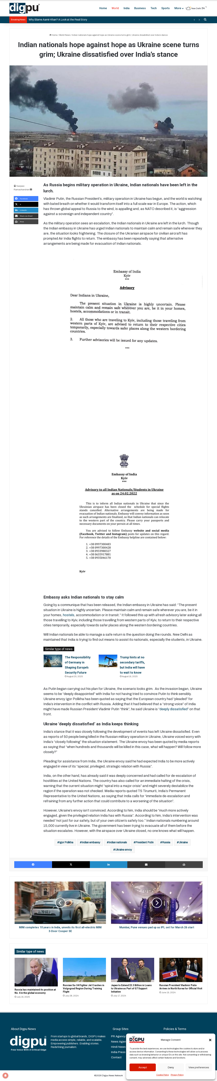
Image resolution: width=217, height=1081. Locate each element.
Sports (165, 8)
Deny (171, 1067)
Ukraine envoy (123, 849)
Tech (154, 8)
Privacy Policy (177, 1075)
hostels (68, 615)
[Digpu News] (24, 8)
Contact (116, 1057)
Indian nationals (118, 842)
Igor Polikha (66, 842)
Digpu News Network (112, 1075)
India (127, 8)
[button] (210, 1040)
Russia (166, 842)
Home (103, 8)
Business (140, 8)
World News (64, 35)
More (177, 8)
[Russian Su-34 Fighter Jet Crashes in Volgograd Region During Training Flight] (84, 970)
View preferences (199, 1067)
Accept (143, 1067)
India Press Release (124, 1052)
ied (186, 709)
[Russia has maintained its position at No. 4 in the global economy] (36, 972)
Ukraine (183, 842)
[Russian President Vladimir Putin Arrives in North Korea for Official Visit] (181, 970)
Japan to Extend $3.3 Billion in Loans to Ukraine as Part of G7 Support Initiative (131, 988)
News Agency (120, 1041)
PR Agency (118, 1036)
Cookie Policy (162, 1075)
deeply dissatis (171, 709)
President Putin (144, 842)
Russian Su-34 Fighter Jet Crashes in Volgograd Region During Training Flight (83, 988)
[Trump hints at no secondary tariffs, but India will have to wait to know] (108, 661)
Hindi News (118, 1046)
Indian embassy (91, 842)
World (115, 8)
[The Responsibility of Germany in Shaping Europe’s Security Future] (53, 661)
